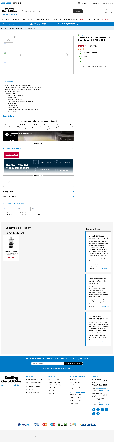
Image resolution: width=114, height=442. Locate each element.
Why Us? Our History (54, 379)
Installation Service (9, 196)
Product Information (77, 377)
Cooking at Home (93, 264)
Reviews (5, 187)
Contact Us (96, 377)
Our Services (30, 377)
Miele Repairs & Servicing (32, 386)
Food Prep (100, 264)
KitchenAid (91, 266)
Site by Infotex (82, 436)
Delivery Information (75, 394)
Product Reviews (99, 266)
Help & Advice (95, 3)
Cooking (56, 19)
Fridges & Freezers (43, 19)
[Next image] (66, 55)
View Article (105, 268)
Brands (89, 19)
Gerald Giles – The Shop (55, 385)
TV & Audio (5, 19)
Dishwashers (27, 19)
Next (8, 73)
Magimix (101, 302)
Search (78, 11)
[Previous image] (21, 55)
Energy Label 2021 (75, 388)
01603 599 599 (108, 3)
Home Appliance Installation (33, 379)
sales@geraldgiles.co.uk (103, 403)
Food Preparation (17, 28)
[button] (14, 24)
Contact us (51, 393)
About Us (51, 377)
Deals (82, 19)
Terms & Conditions (75, 400)
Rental (96, 19)
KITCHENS (17, 3)
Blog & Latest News (75, 382)
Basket (111, 12)
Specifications (7, 182)
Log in (106, 12)
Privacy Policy (74, 403)
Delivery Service (8, 192)
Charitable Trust (52, 388)
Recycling (72, 385)
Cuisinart (91, 335)
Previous (8, 40)
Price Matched (29, 389)
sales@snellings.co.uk (102, 388)
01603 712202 (104, 390)
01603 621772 (104, 404)
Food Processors (28, 28)
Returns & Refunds (75, 397)
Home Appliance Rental (32, 392)
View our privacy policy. (64, 368)
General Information (77, 392)
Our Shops (83, 3)
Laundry (16, 19)
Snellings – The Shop (54, 382)
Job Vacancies (52, 390)
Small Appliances (69, 19)
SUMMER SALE (107, 19)
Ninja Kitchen (98, 337)
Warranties (73, 379)
